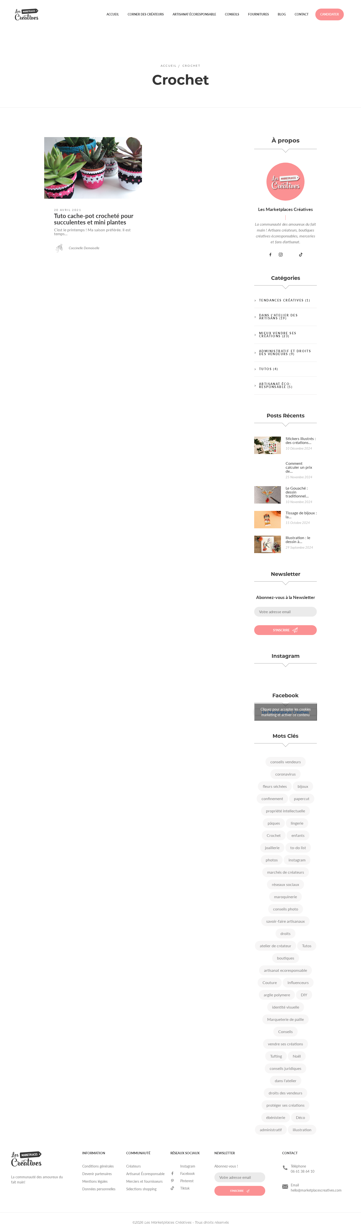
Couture (270, 982)
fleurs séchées (275, 786)
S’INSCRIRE (281, 630)
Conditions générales (98, 1166)
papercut (301, 798)
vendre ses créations (285, 1043)
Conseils (232, 14)
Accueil (113, 14)
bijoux (303, 786)
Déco (300, 1117)
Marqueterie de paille (285, 1019)
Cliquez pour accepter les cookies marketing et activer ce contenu (286, 712)
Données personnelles (98, 1189)
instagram (297, 859)
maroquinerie (285, 896)
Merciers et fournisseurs (144, 1181)
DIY (304, 994)
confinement (272, 798)
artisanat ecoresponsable (285, 970)
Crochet (274, 835)
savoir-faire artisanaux (285, 921)
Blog (282, 14)
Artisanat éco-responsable (275, 385)
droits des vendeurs (285, 1092)
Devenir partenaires (97, 1174)
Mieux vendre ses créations (277, 334)
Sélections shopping (141, 1189)
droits (285, 933)
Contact (301, 14)
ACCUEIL (169, 65)
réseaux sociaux (285, 884)
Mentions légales (95, 1181)
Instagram (187, 1166)
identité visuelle (285, 1007)
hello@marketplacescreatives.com (316, 1190)
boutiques (285, 958)
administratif (271, 1129)
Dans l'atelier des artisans (278, 316)
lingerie (297, 823)
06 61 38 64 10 (302, 1171)
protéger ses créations (285, 1105)
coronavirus (285, 774)
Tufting (276, 1056)
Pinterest (187, 1181)
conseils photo (285, 909)
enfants (298, 835)
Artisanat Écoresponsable (194, 14)
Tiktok (185, 1188)
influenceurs (298, 982)
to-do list (298, 847)
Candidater (329, 14)
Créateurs (133, 1166)
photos (272, 859)
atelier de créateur (275, 945)
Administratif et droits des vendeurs (285, 352)
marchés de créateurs (285, 872)
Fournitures (258, 14)
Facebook (187, 1173)
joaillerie (272, 847)
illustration (302, 1129)
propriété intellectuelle (285, 810)
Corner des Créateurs (146, 14)
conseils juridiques (285, 1068)
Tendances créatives (281, 300)
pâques (274, 823)
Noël (297, 1056)
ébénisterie (275, 1117)
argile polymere (277, 994)
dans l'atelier (285, 1080)
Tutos (265, 369)
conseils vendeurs (285, 761)
